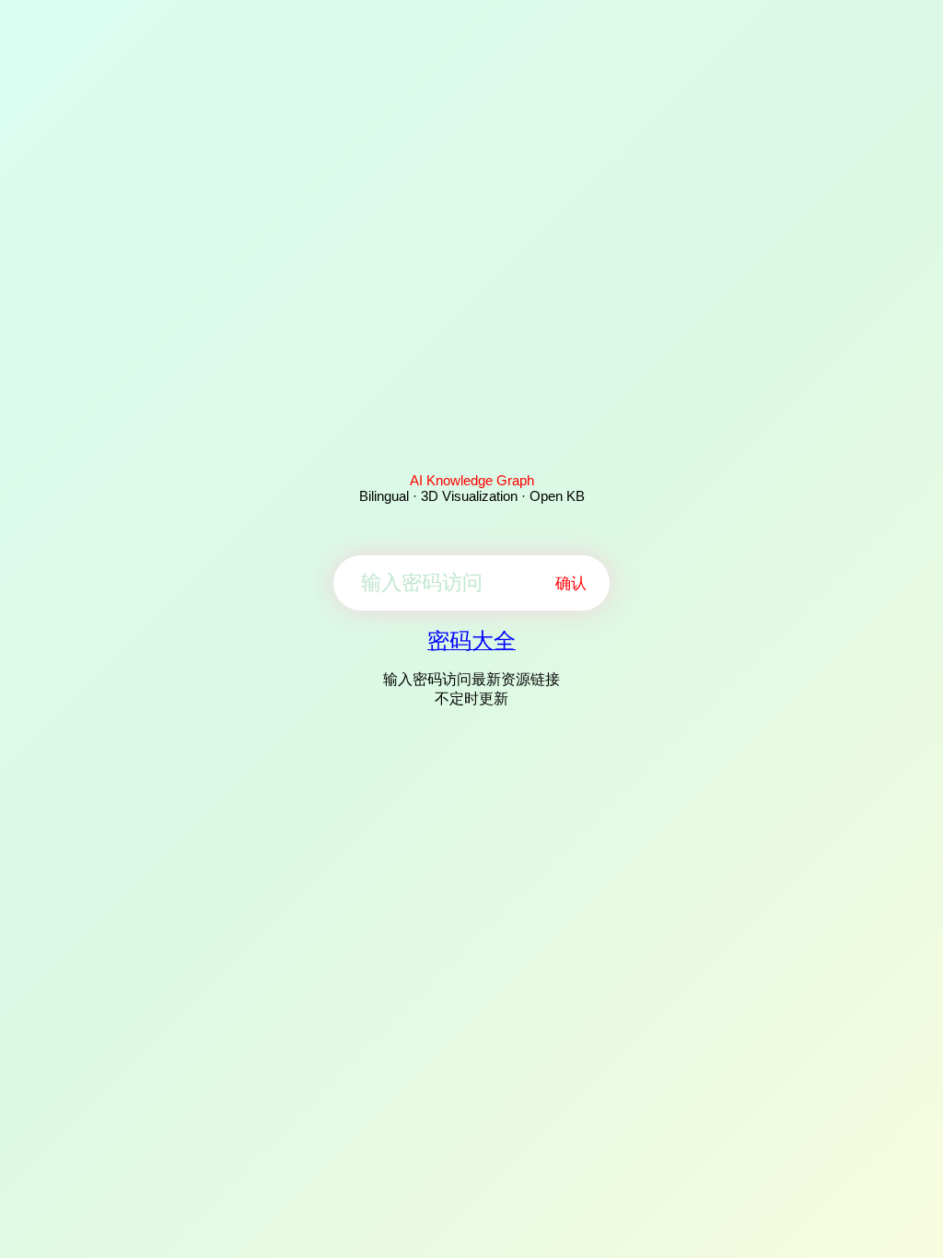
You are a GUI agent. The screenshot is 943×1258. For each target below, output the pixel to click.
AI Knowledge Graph (472, 480)
